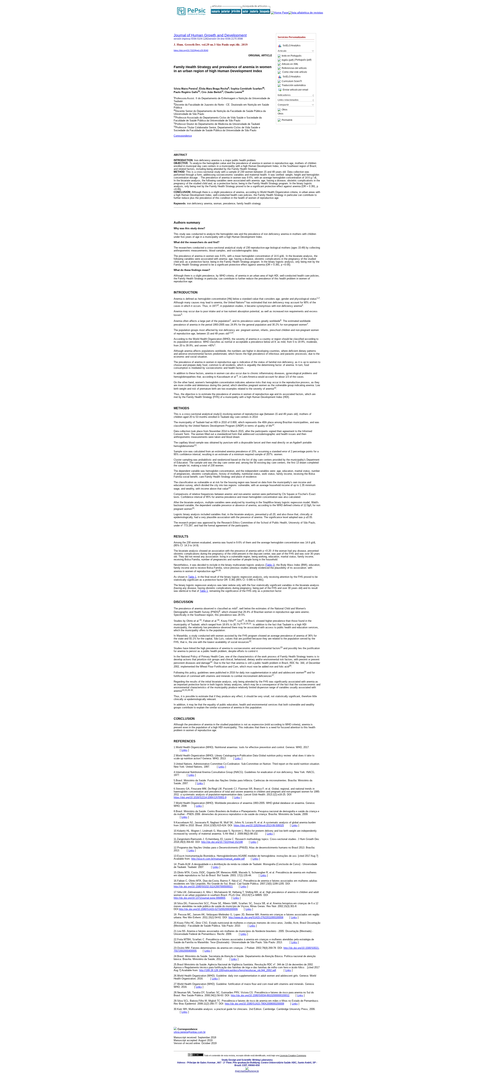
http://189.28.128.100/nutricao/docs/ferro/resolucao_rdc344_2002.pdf (237, 970)
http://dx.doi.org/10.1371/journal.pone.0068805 (199, 897)
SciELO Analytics (291, 45)
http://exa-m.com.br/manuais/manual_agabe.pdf (218, 858)
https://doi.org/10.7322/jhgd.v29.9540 (191, 50)
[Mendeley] (280, 109)
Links (184, 750)
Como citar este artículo (294, 72)
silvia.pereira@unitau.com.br (190, 1032)
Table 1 (270, 564)
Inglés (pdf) (288, 60)
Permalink (287, 120)
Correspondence (183, 135)
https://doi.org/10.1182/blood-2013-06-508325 (259, 825)
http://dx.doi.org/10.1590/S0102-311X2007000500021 (203, 886)
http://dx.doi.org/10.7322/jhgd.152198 (222, 842)
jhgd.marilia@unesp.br (247, 1071)
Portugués (296, 56)
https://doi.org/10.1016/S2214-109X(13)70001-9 (200, 797)
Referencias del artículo (294, 68)
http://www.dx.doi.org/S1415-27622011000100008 (255, 917)
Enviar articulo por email (295, 89)
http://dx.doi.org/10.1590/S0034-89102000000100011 (260, 995)
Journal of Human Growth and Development (210, 35)
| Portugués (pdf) (302, 60)
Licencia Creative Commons (293, 1055)
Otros (284, 109)
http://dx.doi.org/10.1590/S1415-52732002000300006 (208, 909)
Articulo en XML (290, 64)
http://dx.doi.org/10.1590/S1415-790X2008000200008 (254, 1003)
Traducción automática (294, 85)
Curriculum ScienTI (292, 81)
